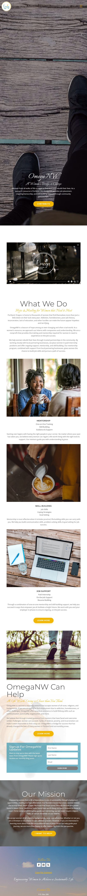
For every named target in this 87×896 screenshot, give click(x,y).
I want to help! (43, 833)
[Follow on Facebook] (39, 865)
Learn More (43, 734)
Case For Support (43, 872)
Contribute (43, 204)
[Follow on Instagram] (43, 865)
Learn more (43, 620)
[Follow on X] (48, 865)
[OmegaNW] (6, 10)
